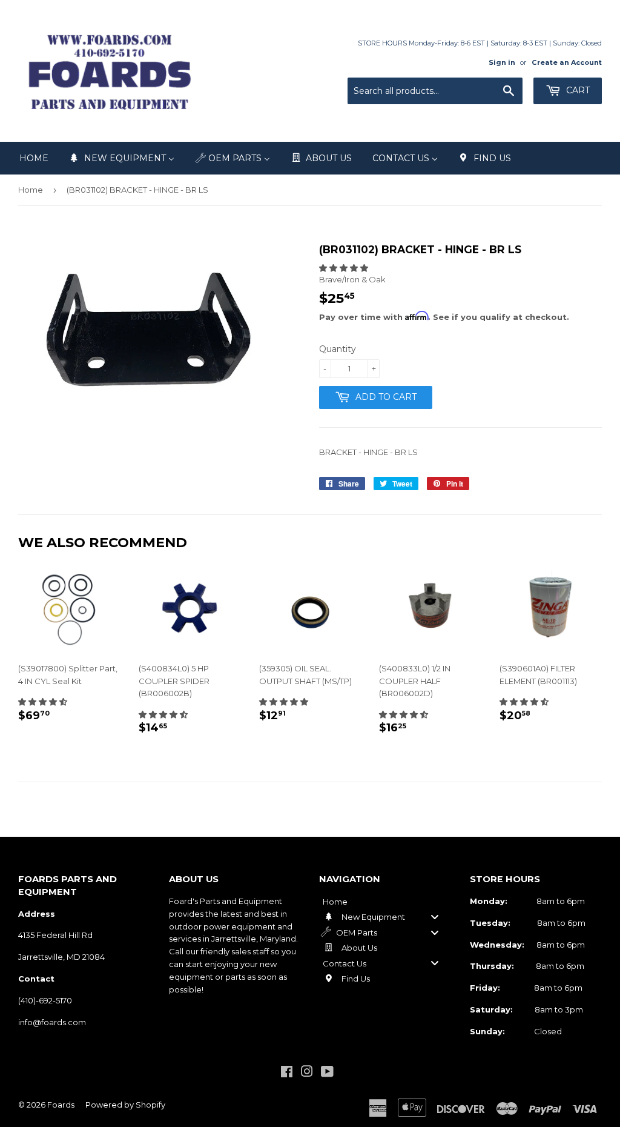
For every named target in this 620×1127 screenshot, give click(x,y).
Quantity (337, 349)
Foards (60, 1104)
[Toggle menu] (435, 917)
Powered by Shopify (125, 1104)
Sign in (502, 62)
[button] (343, 268)
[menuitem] (34, 158)
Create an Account (567, 62)
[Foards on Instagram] (307, 1073)
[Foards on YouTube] (327, 1073)
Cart (577, 90)
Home (30, 189)
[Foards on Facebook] (286, 1073)
